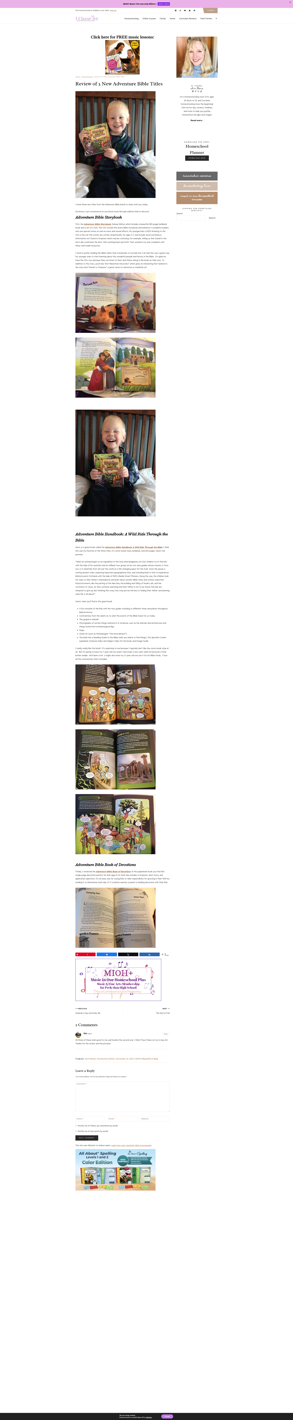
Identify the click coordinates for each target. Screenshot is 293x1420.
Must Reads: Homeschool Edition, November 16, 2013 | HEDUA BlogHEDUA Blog (121, 1059)
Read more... (197, 120)
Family (163, 18)
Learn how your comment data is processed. (131, 1145)
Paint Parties (206, 18)
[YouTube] (184, 10)
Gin (85, 1033)
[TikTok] (180, 10)
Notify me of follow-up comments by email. (98, 1125)
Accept (167, 1416)
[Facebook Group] (189, 10)
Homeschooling (131, 18)
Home (172, 18)
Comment (81, 1084)
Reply (166, 1034)
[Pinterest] (194, 10)
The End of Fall (163, 1011)
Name (79, 1118)
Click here (100, 37)
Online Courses (149, 18)
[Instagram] (175, 10)
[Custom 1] (199, 10)
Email (112, 1118)
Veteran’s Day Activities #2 (87, 1011)
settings (149, 1417)
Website (145, 1118)
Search (179, 213)
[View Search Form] (216, 18)
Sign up (113, 10)
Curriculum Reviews (188, 18)
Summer (210, 10)
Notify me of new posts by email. (93, 1131)
